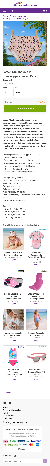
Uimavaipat (22, 16)
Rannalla (13, 16)
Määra (5, 87)
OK (45, 461)
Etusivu (5, 16)
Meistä (5, 413)
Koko (15, 87)
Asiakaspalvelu (9, 415)
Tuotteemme (8, 418)
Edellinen (8, 392)
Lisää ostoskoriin (25, 108)
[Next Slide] (44, 43)
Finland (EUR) (21, 422)
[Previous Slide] (5, 43)
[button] (7, 92)
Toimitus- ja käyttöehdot (12, 410)
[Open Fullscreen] (44, 62)
